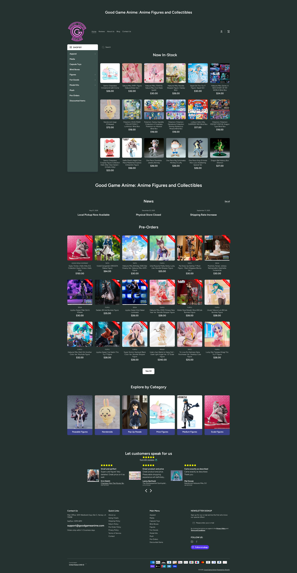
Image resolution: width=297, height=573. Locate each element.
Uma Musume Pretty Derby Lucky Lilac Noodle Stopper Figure (162, 267)
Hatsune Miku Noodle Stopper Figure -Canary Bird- (176, 88)
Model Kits (154, 533)
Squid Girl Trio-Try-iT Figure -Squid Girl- (198, 87)
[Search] (102, 47)
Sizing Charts (113, 518)
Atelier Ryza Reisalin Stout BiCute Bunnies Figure (189, 311)
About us (111, 515)
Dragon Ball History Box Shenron (220, 161)
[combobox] (165, 47)
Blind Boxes (154, 524)
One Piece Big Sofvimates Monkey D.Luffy (176, 161)
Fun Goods (154, 530)
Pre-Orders (154, 539)
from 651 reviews (147, 460)
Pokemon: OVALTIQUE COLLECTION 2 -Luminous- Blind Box (132, 124)
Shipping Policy (114, 521)
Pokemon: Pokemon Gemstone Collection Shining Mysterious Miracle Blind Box (176, 125)
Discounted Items (156, 542)
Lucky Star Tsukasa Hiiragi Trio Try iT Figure (217, 353)
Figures (152, 527)
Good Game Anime (210, 570)
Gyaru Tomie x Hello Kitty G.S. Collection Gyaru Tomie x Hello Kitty (80, 268)
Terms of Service (114, 533)
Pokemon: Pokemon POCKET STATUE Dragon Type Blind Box (219, 124)
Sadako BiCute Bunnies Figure (107, 310)
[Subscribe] (227, 523)
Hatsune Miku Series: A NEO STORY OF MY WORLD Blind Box (220, 88)
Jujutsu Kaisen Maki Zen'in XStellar (80, 311)
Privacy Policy (113, 530)
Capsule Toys (155, 521)
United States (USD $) (76, 565)
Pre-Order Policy (114, 527)
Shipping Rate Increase (203, 214)
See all (227, 201)
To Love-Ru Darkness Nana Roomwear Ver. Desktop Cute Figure (189, 354)
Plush (152, 536)
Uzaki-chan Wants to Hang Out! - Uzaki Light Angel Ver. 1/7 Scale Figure (162, 354)
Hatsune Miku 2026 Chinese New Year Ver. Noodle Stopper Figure (162, 311)
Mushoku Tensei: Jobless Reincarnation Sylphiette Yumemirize (217, 268)
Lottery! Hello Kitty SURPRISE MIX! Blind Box (197, 123)
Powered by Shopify (223, 570)
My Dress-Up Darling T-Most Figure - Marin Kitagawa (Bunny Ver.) (189, 268)
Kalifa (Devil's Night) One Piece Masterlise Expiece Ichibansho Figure (132, 162)
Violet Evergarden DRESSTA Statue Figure (107, 267)
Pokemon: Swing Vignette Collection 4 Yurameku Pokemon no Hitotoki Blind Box (154, 125)
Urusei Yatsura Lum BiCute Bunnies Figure (217, 311)
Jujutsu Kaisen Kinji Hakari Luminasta (135, 311)
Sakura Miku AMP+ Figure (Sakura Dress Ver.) (132, 87)
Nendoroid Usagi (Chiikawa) (110, 123)
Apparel (153, 515)
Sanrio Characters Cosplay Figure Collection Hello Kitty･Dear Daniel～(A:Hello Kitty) (110, 163)
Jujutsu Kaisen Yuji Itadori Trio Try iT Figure (107, 353)
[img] (148, 457)
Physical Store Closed (148, 214)
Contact (111, 536)
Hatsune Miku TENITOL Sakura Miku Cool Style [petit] (154, 88)
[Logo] (77, 31)
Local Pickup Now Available (94, 214)
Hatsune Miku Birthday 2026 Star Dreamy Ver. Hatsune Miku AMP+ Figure (134, 268)
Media (152, 518)
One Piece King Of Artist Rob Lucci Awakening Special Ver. (198, 162)
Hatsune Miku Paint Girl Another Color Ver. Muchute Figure (80, 353)
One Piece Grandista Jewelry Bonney (154, 161)
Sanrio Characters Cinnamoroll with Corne (110, 87)
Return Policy (113, 524)
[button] (146, 490)
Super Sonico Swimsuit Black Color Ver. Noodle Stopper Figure (135, 354)
